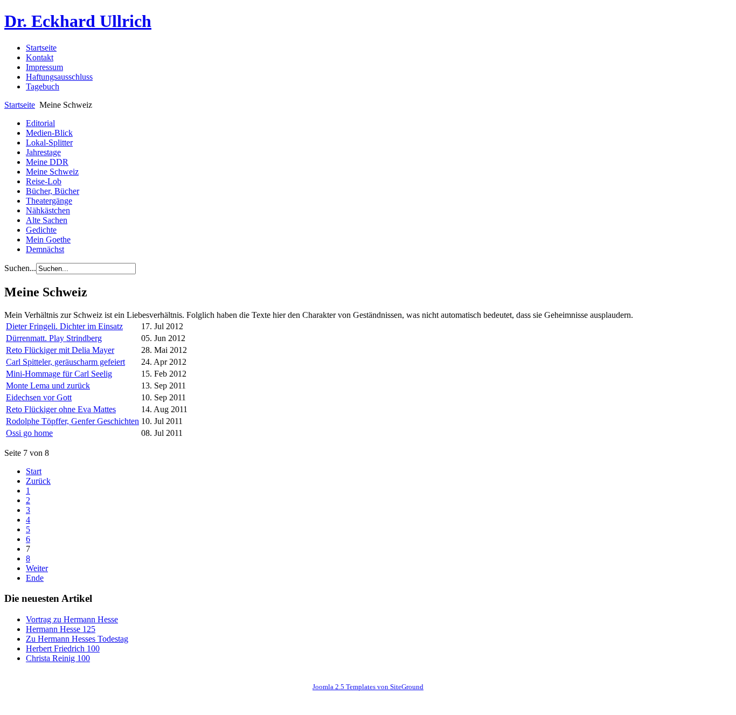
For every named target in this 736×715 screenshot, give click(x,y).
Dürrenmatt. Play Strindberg (54, 338)
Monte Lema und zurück (48, 385)
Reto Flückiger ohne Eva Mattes (61, 409)
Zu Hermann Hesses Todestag (77, 638)
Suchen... (20, 268)
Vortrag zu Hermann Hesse (72, 619)
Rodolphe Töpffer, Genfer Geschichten (72, 421)
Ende (35, 577)
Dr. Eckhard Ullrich (77, 21)
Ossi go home (29, 433)
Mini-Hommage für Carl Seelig (59, 373)
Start (33, 471)
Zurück (38, 480)
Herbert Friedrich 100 (63, 648)
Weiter (37, 568)
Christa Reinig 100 (58, 658)
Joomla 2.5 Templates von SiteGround (368, 687)
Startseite (19, 104)
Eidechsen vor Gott (39, 397)
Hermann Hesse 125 (60, 629)
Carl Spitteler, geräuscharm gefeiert (65, 361)
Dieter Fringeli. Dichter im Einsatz (64, 326)
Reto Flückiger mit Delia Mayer (60, 350)
